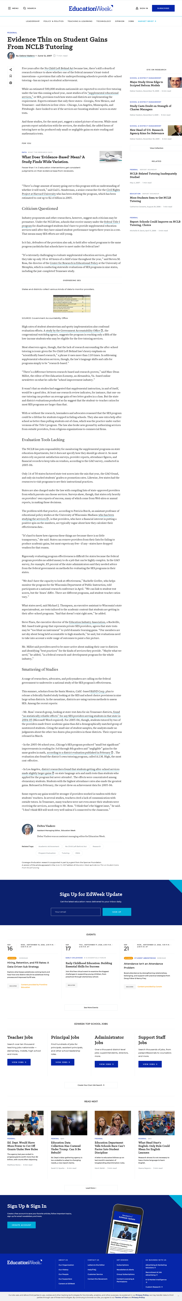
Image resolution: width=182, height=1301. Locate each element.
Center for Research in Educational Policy (74, 263)
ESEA (78, 853)
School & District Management (145, 78)
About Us (63, 1260)
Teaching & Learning (80, 21)
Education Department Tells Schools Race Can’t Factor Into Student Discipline (110, 1147)
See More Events (91, 1008)
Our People (63, 1274)
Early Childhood (74, 958)
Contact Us (93, 1260)
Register (13, 986)
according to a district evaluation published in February (78, 752)
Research (97, 846)
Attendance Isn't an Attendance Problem (143, 965)
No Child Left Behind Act (59, 68)
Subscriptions (123, 1265)
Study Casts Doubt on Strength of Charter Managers (150, 107)
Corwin (159, 987)
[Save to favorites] (10, 76)
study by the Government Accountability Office (73, 330)
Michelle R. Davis (137, 231)
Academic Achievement (49, 846)
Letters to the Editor (96, 1265)
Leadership (33, 21)
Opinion (119, 21)
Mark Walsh (100, 1168)
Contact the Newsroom (97, 1279)
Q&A (62, 1139)
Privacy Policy (142, 1295)
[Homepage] (91, 8)
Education (135, 194)
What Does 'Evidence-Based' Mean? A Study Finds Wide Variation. (53, 159)
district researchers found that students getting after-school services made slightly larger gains (70, 771)
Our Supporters (65, 1279)
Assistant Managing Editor (48, 830)
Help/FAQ (92, 1270)
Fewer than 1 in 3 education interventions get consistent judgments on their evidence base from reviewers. (51, 169)
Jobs (131, 21)
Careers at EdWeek (67, 1284)
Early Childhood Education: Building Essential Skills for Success (89, 965)
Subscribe (163, 8)
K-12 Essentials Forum (95, 958)
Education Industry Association (87, 622)
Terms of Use (121, 1297)
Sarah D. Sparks (57, 1168)
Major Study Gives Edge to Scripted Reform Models (146, 83)
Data (24, 152)
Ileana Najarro (144, 1168)
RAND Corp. (98, 691)
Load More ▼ (91, 1188)
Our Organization (66, 1265)
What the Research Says (40, 152)
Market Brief (146, 21)
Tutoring (65, 853)
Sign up (116, 912)
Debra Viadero (27, 55)
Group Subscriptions (125, 1274)
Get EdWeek (122, 1260)
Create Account (21, 1225)
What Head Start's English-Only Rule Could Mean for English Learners (154, 1147)
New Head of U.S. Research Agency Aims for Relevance (147, 131)
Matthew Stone (14, 1165)
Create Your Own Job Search (90, 1085)
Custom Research (153, 1287)
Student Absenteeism (145, 958)
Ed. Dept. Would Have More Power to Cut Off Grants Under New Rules (22, 1146)
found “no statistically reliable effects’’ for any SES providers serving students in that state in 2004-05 (71, 716)
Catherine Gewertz (138, 207)
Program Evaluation (47, 853)
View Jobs (18, 1062)
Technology (103, 21)
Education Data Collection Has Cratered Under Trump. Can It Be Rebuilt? (66, 1147)
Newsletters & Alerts (125, 1270)
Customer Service (95, 1274)
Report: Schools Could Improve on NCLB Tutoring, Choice (155, 223)
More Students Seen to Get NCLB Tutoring (150, 199)
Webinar (23, 958)
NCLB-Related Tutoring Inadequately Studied (153, 175)
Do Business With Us (156, 1260)
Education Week (68, 830)
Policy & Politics (54, 21)
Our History (63, 1270)
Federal (12, 33)
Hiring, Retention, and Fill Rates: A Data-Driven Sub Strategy (28, 964)
